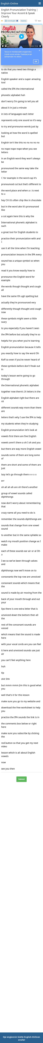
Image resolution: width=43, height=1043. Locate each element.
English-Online (9, 3)
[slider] (17, 46)
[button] (38, 20)
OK (36, 61)
